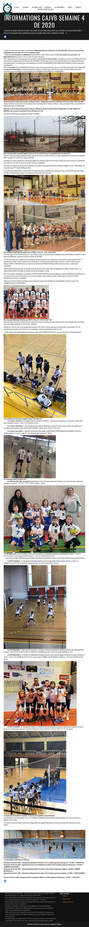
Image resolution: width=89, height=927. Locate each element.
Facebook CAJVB (67, 902)
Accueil (10, 7)
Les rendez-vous (37, 7)
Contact (64, 896)
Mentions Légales (55, 924)
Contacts (78, 7)
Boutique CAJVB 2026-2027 (45, 9)
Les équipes (47, 7)
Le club (16, 7)
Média (69, 7)
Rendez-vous (66, 899)
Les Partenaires (59, 7)
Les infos (25, 7)
